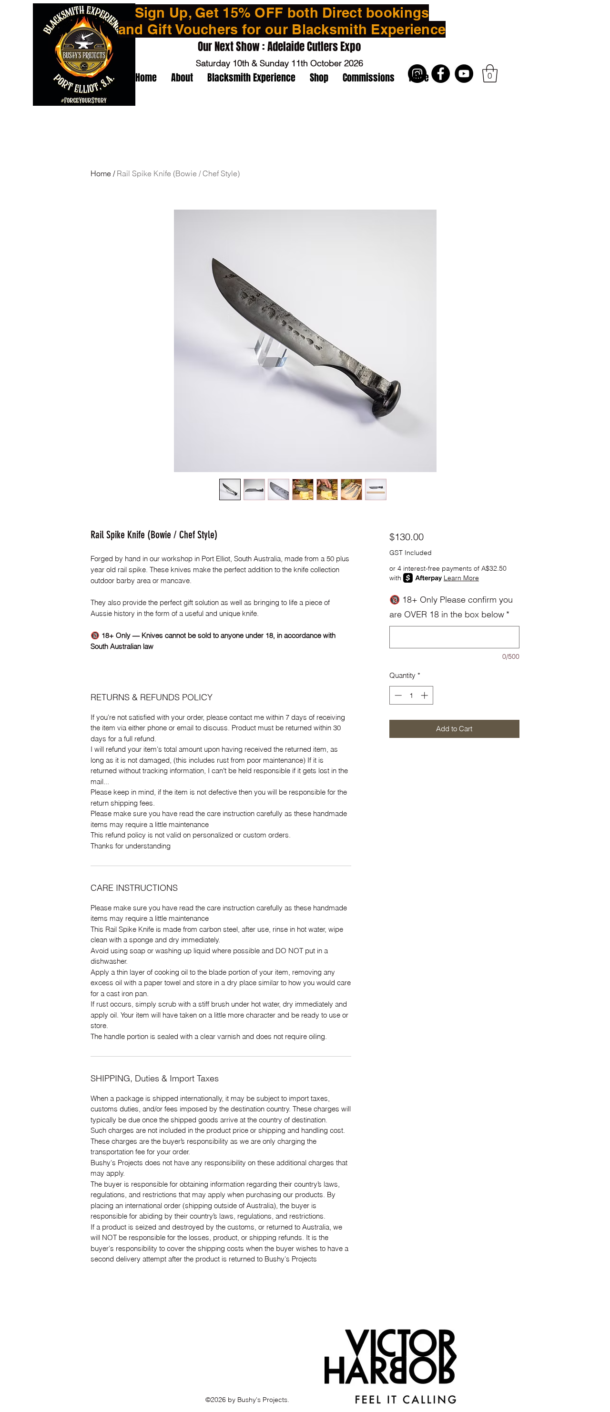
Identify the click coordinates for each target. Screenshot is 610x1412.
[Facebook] (440, 73)
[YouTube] (464, 73)
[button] (490, 73)
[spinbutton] (411, 695)
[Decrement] (397, 695)
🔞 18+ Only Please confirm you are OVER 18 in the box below (451, 607)
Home (101, 173)
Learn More (461, 578)
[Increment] (425, 695)
